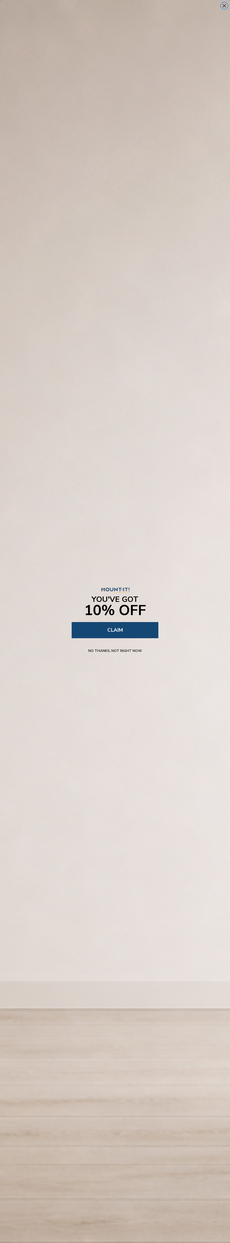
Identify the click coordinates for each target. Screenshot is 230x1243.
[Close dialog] (224, 6)
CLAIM (115, 630)
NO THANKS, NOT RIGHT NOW (115, 650)
